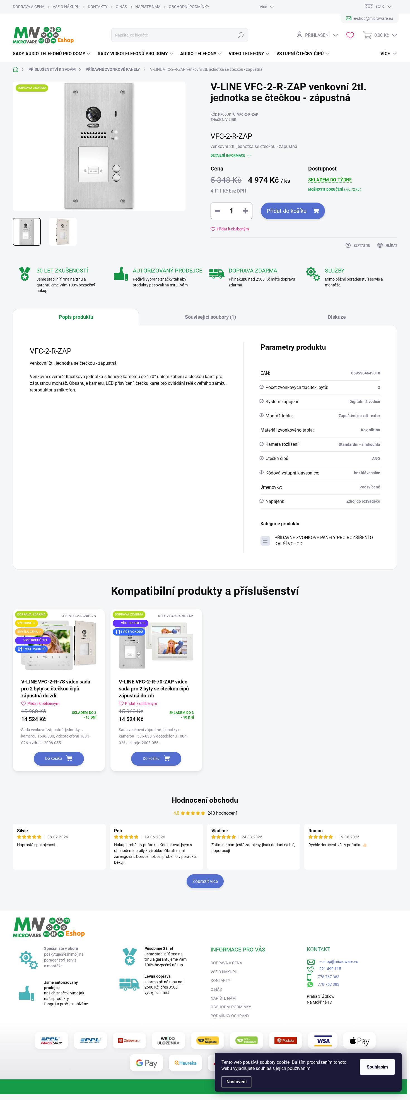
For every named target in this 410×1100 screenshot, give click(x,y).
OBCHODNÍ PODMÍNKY (189, 6)
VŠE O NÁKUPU (66, 6)
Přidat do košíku (287, 211)
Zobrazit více (205, 881)
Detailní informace (228, 155)
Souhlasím (377, 1067)
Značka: (223, 120)
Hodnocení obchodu (205, 800)
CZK (380, 6)
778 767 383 (325, 977)
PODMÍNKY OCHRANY (230, 1016)
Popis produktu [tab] (76, 317)
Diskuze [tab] (337, 317)
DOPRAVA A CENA (28, 6)
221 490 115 (327, 969)
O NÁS (121, 6)
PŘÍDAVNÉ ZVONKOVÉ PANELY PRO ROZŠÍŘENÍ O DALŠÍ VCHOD (323, 540)
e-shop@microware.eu (336, 961)
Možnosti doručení (334, 189)
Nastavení (236, 1081)
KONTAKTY (97, 6)
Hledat (241, 35)
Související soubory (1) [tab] (210, 317)
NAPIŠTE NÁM (147, 6)
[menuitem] (52, 53)
